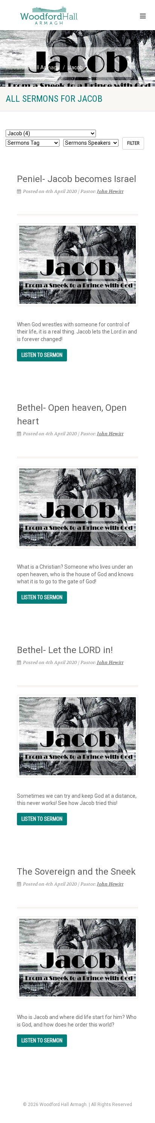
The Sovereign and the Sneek (76, 871)
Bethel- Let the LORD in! (65, 650)
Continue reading (42, 355)
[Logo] (52, 16)
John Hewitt (110, 191)
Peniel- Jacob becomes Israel (76, 179)
